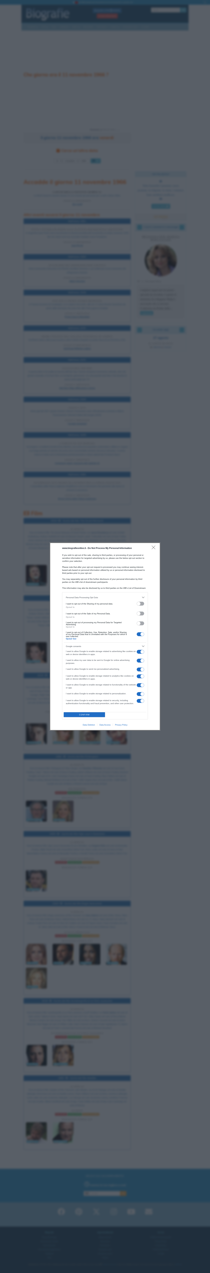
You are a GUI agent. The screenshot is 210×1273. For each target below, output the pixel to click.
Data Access (105, 725)
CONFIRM (84, 715)
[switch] (140, 604)
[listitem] (105, 597)
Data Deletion (89, 725)
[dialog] (105, 636)
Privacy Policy (121, 725)
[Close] (154, 548)
